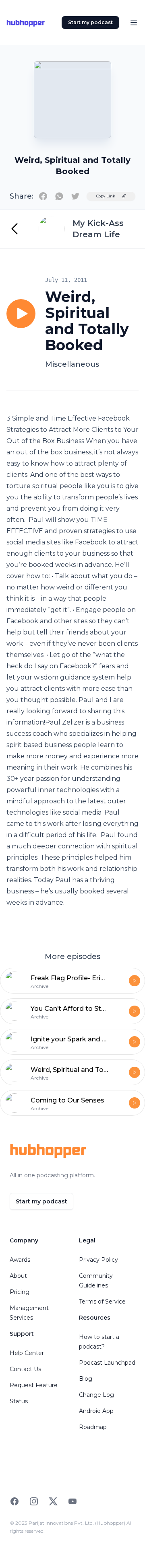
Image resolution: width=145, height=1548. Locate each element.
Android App (96, 1411)
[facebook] (43, 196)
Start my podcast (90, 22)
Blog (85, 1378)
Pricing (19, 1291)
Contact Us (25, 1369)
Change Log (96, 1394)
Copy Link (105, 196)
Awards (20, 1259)
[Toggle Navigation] (133, 22)
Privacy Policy (98, 1259)
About (18, 1275)
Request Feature (34, 1385)
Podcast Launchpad (107, 1362)
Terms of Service (102, 1301)
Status (19, 1401)
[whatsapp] (59, 196)
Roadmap (93, 1427)
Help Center (27, 1353)
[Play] (20, 313)
